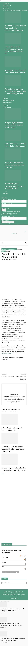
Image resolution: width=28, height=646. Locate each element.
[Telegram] (16, 264)
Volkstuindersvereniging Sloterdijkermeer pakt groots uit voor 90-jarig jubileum (15, 91)
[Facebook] (2, 264)
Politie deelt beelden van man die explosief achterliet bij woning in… (15, 165)
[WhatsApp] (6, 264)
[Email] (9, 264)
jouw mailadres (5, 220)
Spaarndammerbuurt (17, 10)
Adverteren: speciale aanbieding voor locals (13, 592)
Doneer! (18, 594)
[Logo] (11, 252)
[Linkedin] (13, 264)
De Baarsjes (6, 3)
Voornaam (4, 562)
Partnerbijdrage (14, 394)
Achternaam (13, 566)
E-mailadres (13, 557)
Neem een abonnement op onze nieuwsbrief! (14, 595)
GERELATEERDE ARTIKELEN (10, 409)
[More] (20, 264)
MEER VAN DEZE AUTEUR (9, 411)
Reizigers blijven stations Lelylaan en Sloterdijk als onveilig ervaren (14, 125)
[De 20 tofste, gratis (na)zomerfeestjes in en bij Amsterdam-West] (16, 175)
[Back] (2, 196)
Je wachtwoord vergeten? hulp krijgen (10, 211)
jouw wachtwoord (5, 208)
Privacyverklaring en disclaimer (9, 213)
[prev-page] (5, 97)
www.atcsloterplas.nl (6, 353)
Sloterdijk (8, 107)
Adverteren (20, 591)
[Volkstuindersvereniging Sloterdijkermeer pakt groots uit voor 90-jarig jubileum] (16, 80)
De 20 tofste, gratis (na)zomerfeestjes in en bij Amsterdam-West (14, 186)
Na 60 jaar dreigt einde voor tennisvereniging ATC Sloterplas (11, 624)
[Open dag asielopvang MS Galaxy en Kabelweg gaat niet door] (14, 633)
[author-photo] (14, 392)
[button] (2, 243)
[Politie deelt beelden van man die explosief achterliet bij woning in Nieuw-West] (16, 154)
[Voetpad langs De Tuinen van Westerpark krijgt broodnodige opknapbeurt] (16, 17)
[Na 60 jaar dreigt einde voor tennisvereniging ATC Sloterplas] (14, 619)
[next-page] (6, 97)
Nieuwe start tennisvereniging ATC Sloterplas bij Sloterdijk (12, 610)
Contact (23, 594)
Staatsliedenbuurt (7, 102)
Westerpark (6, 9)
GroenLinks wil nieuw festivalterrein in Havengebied (21, 378)
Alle (5, 10)
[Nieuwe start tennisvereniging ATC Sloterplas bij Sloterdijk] (14, 604)
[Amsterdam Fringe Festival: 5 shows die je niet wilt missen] (16, 61)
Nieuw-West (6, 105)
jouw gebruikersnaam (6, 203)
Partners (15, 591)
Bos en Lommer (7, 5)
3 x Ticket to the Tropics (7, 376)
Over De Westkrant (8, 591)
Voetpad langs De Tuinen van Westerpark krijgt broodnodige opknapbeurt (15, 28)
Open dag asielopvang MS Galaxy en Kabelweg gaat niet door (12, 639)
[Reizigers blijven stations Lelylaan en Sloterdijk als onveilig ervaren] (16, 114)
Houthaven (9, 10)
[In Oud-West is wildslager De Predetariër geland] (14, 419)
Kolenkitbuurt (6, 104)
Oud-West (5, 7)
